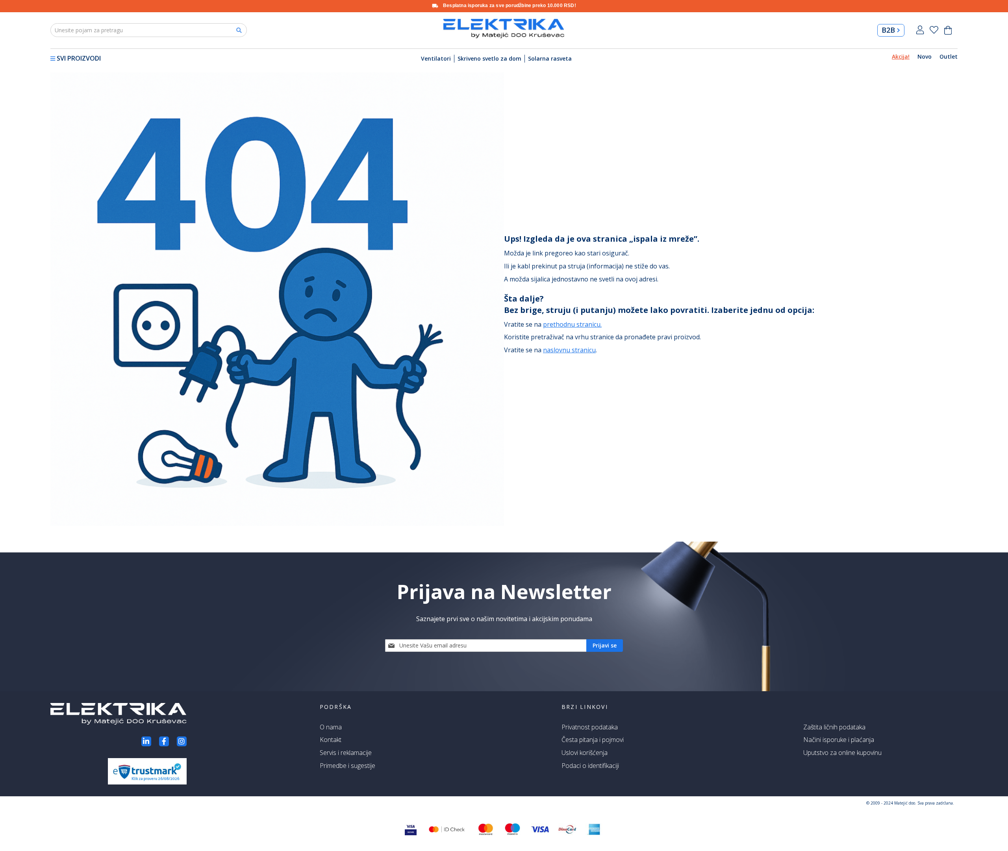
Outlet (948, 56)
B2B (888, 30)
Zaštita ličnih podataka (834, 727)
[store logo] (504, 28)
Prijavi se (920, 30)
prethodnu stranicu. (572, 324)
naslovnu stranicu (569, 350)
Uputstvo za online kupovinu (842, 752)
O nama (331, 727)
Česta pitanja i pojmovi (592, 739)
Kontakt (330, 739)
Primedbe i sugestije (347, 765)
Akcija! (901, 56)
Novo (924, 56)
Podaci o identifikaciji (590, 765)
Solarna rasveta (550, 58)
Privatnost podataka (589, 727)
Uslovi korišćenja (584, 752)
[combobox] (148, 30)
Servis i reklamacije (346, 752)
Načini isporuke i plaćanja (838, 739)
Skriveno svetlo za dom (489, 58)
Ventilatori (436, 58)
